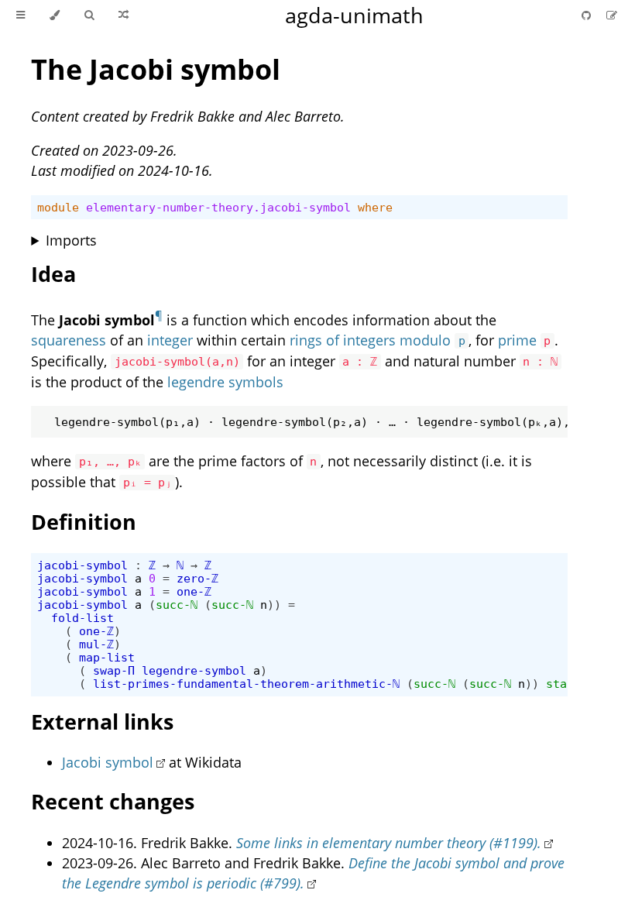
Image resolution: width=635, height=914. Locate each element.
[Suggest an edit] (611, 15)
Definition (83, 521)
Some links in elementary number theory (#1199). (388, 842)
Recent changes (112, 801)
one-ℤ (194, 591)
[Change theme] (54, 15)
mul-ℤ (96, 644)
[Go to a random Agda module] (123, 15)
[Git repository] (587, 15)
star (560, 683)
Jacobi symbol (107, 762)
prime (517, 340)
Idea (53, 273)
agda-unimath (354, 15)
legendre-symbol (194, 670)
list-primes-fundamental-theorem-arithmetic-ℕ (246, 683)
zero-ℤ (197, 578)
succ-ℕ (176, 604)
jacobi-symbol (82, 565)
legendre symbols (225, 382)
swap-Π (114, 670)
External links (102, 721)
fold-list (82, 617)
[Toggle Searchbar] (89, 15)
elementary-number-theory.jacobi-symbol (218, 207)
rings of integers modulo (377, 340)
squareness (68, 340)
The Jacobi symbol (155, 69)
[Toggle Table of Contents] (20, 15)
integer (170, 340)
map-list (107, 657)
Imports (71, 240)
